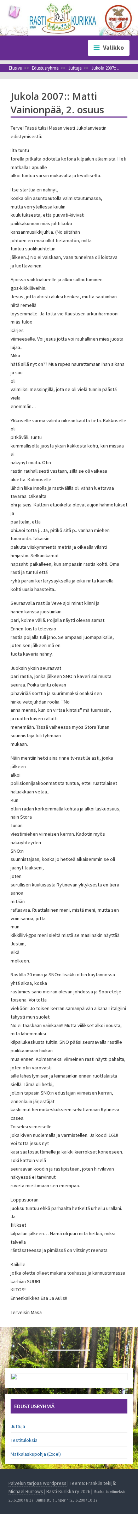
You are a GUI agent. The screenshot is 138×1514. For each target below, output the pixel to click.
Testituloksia (24, 1440)
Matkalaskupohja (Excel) (36, 1454)
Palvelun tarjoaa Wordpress (37, 1483)
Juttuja (18, 1426)
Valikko (113, 47)
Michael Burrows (25, 1491)
